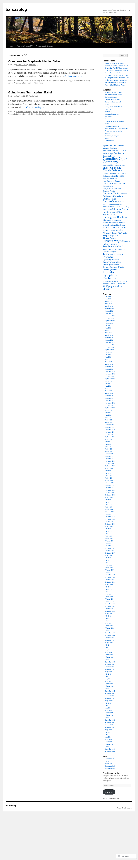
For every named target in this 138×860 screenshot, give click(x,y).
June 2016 (108, 589)
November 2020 (110, 461)
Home (11, 46)
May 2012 (108, 708)
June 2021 (108, 444)
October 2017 (109, 550)
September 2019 (110, 495)
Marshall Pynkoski (112, 219)
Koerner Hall (109, 214)
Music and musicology (32, 80)
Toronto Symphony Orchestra (110, 274)
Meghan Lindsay (119, 222)
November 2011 (110, 722)
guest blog (108, 109)
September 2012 (110, 698)
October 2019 (109, 492)
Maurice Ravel (108, 222)
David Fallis (118, 175)
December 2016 (110, 575)
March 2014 (109, 654)
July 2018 (108, 529)
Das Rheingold (107, 176)
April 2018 (108, 536)
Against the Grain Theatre (113, 145)
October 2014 (109, 638)
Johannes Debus (120, 209)
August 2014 (109, 642)
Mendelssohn (36, 114)
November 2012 (110, 693)
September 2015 (110, 611)
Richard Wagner (113, 241)
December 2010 (110, 749)
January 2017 (109, 572)
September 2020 (110, 466)
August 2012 (109, 700)
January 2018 (109, 543)
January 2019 (109, 514)
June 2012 (108, 705)
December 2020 (110, 458)
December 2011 (110, 720)
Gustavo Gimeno (111, 201)
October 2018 (109, 521)
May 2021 (108, 446)
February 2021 (109, 454)
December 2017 (110, 546)
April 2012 (108, 710)
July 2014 (108, 645)
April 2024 (108, 362)
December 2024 (110, 342)
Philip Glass (107, 235)
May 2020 (108, 475)
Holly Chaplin (117, 204)
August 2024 (109, 352)
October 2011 (109, 725)
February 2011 (109, 744)
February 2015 (109, 628)
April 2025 (108, 333)
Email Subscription (111, 773)
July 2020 (108, 471)
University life (62, 80)
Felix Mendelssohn (110, 178)
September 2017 (110, 553)
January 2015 (109, 630)
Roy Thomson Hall (113, 246)
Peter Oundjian (122, 233)
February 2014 (109, 657)
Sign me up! (109, 792)
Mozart (116, 227)
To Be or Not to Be (48, 114)
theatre (116, 259)
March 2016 (109, 596)
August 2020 (109, 468)
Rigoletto (127, 241)
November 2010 (110, 751)
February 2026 (109, 308)
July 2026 (108, 296)
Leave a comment (73, 114)
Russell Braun (108, 249)
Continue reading (73, 75)
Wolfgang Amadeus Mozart (112, 287)
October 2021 (109, 434)
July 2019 (108, 500)
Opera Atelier (116, 230)
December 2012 (110, 691)
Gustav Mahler (109, 198)
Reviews (107, 133)
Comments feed (110, 766)
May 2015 (108, 621)
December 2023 (110, 371)
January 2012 (109, 717)
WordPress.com (110, 768)
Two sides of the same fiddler (114, 63)
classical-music (112, 167)
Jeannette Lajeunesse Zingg (121, 207)
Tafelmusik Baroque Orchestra (114, 255)
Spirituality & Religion (49, 80)
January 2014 (109, 659)
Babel (76, 80)
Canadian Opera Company (115, 160)
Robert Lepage (110, 243)
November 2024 (110, 345)
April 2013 (108, 681)
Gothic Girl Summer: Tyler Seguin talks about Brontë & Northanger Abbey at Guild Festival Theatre (116, 82)
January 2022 (109, 427)
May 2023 (108, 388)
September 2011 (110, 727)
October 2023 (109, 376)
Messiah (106, 225)
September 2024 (110, 350)
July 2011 (108, 732)
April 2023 (108, 391)
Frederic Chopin (108, 186)
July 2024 (108, 354)
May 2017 (108, 563)
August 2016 (109, 584)
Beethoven (119, 153)
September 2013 (110, 669)
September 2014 (110, 640)
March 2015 (109, 625)
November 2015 (110, 606)
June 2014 (108, 647)
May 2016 (108, 592)
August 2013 (109, 671)
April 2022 (108, 420)
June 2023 (108, 386)
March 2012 (109, 713)
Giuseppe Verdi (111, 193)
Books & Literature (111, 97)
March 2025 (109, 335)
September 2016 (110, 582)
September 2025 (110, 320)
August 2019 (109, 497)
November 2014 (110, 635)
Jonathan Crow (110, 211)
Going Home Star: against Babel (30, 92)
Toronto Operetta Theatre (111, 264)
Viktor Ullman (61, 114)
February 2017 (109, 570)
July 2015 (108, 616)
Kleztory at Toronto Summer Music (116, 65)
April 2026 (108, 304)
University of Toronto (121, 281)
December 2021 (110, 429)
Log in (107, 761)
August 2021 (109, 439)
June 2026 (108, 299)
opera (105, 230)
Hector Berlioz (108, 204)
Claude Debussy (112, 170)
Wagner (105, 283)
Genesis (83, 80)
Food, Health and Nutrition (113, 107)
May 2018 (108, 533)
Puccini (119, 236)
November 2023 (110, 374)
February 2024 (109, 366)
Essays (107, 104)
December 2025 (110, 313)
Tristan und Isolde (108, 281)
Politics (35, 111)
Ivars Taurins (108, 206)
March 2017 (109, 567)
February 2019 (109, 512)
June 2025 (108, 328)
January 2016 (109, 601)
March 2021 (109, 451)
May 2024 (108, 359)
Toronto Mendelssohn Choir (112, 262)
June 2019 (108, 502)
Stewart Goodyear (109, 251)
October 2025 (109, 318)
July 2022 (108, 412)
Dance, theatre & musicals (113, 102)
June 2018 (108, 531)
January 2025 (109, 340)
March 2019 (109, 509)
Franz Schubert (119, 183)
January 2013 (109, 688)
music (124, 227)
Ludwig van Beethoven (116, 217)
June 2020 (108, 473)
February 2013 (109, 686)
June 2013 (108, 676)
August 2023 (109, 381)
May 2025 (108, 330)
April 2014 (108, 652)
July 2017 (108, 558)
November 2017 (110, 548)
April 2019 (108, 507)
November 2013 (110, 664)
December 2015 (110, 604)
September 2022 (110, 408)
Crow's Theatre (120, 173)
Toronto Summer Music (113, 266)
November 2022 (110, 403)
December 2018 (110, 517)
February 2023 (109, 396)
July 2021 (108, 441)
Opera (107, 119)
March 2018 (109, 538)
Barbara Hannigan (108, 153)
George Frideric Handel (112, 188)
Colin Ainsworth (109, 173)
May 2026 (108, 301)
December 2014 (110, 633)
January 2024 (109, 369)
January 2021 (109, 456)
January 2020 (109, 485)
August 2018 (109, 526)
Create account (109, 759)
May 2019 (108, 504)
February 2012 (109, 715)
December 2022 (110, 400)
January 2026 (109, 311)
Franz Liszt (108, 183)
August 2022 (109, 410)
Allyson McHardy (121, 151)
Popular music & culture (47, 111)
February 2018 (109, 541)
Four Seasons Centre (111, 181)
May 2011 (108, 737)
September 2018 (110, 524)
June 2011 (108, 734)
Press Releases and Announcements (116, 128)
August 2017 (109, 555)
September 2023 (110, 379)
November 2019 (110, 490)
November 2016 (110, 577)
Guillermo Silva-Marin (113, 196)
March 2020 (109, 480)
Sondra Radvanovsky (119, 249)
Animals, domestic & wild (113, 92)
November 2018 (110, 519)
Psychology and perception (67, 111)
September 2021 (110, 437)
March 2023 (109, 393)
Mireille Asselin (107, 228)
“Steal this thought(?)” (24, 46)
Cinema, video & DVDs (112, 99)
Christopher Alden (120, 165)
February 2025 (109, 337)
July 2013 (108, 674)
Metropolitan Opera (117, 225)
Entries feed (108, 763)
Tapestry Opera (108, 259)
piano (114, 235)
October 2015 (109, 608)
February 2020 (109, 483)
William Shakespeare (117, 283)
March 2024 (109, 364)
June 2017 (108, 560)
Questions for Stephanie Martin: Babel (34, 61)
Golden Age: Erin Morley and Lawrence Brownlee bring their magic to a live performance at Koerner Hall (117, 75)
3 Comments (38, 83)
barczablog (16, 9)
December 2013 (110, 662)
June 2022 (108, 415)
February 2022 (109, 425)
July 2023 (108, 383)
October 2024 (109, 347)
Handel (122, 202)
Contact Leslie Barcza (44, 46)
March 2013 (109, 684)
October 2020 (109, 463)
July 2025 (108, 325)
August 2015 (109, 613)
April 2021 (108, 449)
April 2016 (108, 594)
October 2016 (109, 579)
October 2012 (109, 696)
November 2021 (110, 432)
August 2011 (109, 729)
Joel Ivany (107, 209)
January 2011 (109, 746)
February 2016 (109, 599)
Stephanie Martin (26, 83)
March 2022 (109, 422)
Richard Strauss (109, 238)
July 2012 (108, 703)
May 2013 (108, 679)
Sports (107, 138)
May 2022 (108, 417)
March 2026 (109, 306)
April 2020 (108, 478)
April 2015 (108, 623)
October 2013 (109, 667)
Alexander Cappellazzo (110, 148)
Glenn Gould (123, 194)
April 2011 (108, 739)
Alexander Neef (109, 150)
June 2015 (108, 618)
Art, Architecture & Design (113, 94)
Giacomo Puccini (109, 191)
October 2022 (109, 405)
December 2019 (110, 487)
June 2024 (108, 357)
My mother (108, 116)
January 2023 (109, 398)
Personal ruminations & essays (115, 121)
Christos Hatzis (24, 114)
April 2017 (108, 565)
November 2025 (110, 316)
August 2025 (109, 323)
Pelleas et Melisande (110, 233)
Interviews (19, 80)
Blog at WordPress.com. (124, 808)
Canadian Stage (108, 165)
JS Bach (120, 212)
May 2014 (108, 650)
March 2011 (109, 742)
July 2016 (108, 587)
